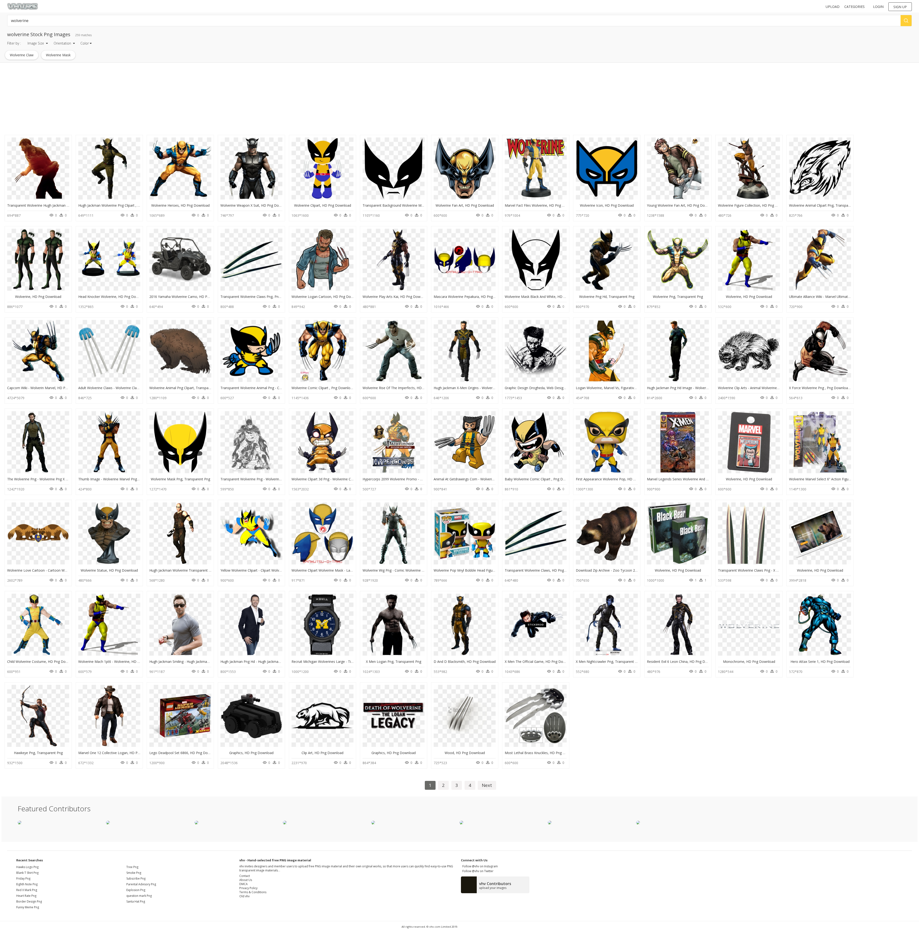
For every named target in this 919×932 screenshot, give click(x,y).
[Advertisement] (143, 100)
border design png (29, 901)
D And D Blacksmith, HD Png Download (465, 661)
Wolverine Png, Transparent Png (678, 296)
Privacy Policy (248, 888)
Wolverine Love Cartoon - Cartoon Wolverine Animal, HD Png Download (63, 570)
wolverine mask (58, 55)
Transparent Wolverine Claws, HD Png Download (543, 570)
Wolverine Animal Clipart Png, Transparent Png (825, 205)
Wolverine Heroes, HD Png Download (180, 205)
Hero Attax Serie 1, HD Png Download (820, 661)
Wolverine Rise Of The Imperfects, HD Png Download (404, 388)
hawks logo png (27, 867)
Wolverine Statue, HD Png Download (109, 570)
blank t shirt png (27, 873)
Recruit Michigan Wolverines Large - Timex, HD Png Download (339, 661)
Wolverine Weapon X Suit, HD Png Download (255, 205)
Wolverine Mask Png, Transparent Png (180, 479)
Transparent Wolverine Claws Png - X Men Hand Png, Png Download (771, 570)
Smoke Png (133, 873)
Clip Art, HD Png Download (322, 752)
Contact (244, 876)
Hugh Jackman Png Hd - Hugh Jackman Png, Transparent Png (267, 661)
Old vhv (244, 896)
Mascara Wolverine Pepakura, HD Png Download (472, 296)
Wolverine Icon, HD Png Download (607, 205)
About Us (245, 880)
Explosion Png (135, 890)
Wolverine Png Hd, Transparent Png (606, 296)
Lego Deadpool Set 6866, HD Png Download (184, 752)
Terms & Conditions (252, 892)
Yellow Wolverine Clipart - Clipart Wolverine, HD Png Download (269, 570)
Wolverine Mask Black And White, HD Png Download (545, 296)
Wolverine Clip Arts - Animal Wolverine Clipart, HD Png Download (768, 388)
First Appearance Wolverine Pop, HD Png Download (616, 479)
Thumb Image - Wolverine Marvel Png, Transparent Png (121, 479)
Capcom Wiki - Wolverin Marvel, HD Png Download (46, 388)
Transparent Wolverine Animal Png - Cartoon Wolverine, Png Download (275, 388)
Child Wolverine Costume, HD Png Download (42, 661)
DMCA (243, 884)
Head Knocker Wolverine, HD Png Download (112, 296)
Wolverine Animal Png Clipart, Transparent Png (185, 388)
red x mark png (26, 890)
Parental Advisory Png (141, 884)
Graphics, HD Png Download (251, 752)
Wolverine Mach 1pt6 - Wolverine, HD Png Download (119, 661)
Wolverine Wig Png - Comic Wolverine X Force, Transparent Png (412, 570)
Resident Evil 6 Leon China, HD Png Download (682, 661)
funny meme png (27, 907)
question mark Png (139, 896)
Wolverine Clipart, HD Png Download (322, 205)
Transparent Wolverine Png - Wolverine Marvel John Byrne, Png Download (277, 479)
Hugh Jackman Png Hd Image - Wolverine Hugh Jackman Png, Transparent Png (707, 388)
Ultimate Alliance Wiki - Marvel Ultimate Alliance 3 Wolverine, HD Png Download (851, 296)
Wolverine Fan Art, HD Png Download (465, 205)
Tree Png (132, 867)
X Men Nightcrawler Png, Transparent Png (608, 661)
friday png (23, 878)
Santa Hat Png (135, 901)
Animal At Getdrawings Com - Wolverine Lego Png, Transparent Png (486, 479)
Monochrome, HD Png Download (749, 661)
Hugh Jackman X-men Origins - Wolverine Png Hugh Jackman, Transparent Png (494, 388)
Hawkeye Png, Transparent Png (38, 752)
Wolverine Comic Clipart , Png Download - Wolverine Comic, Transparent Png (351, 388)
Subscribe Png (136, 878)
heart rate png (26, 896)
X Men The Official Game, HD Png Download (539, 661)
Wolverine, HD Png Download (38, 296)
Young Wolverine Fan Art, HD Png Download (681, 205)
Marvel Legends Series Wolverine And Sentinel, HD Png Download (698, 479)
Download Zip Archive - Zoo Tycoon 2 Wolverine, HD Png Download (629, 570)
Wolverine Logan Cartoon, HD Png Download (326, 296)
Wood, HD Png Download (465, 752)
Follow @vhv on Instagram (479, 866)
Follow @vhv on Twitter (477, 871)
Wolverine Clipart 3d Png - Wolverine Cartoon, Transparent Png (340, 479)
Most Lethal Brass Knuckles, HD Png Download (542, 752)
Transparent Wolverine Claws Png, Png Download (258, 296)
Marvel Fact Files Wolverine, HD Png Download (541, 205)
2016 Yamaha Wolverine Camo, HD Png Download (188, 296)
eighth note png (27, 884)
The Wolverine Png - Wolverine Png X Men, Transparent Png (53, 479)
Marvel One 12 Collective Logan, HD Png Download (118, 752)
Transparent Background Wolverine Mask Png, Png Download (411, 205)
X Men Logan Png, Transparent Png (393, 661)
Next (487, 785)
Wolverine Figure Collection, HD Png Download (754, 205)
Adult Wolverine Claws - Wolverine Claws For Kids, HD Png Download (131, 388)
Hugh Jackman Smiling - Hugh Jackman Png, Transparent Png (196, 661)
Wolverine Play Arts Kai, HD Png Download (396, 296)
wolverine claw (22, 55)
